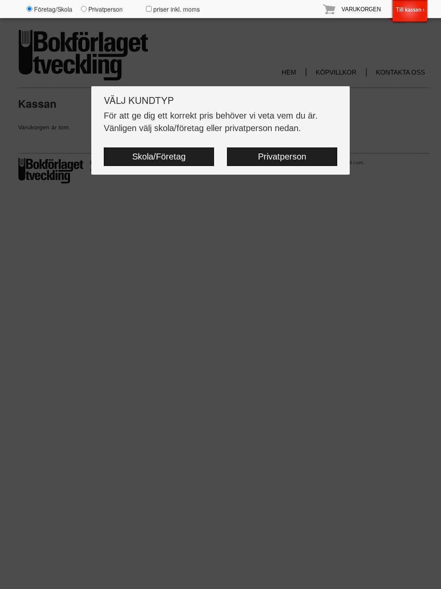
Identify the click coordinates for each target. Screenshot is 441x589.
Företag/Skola (52, 9)
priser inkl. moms (176, 9)
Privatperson (282, 156)
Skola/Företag (159, 156)
